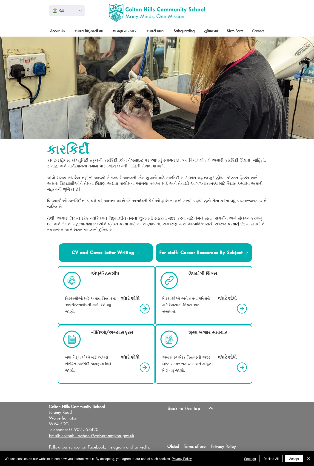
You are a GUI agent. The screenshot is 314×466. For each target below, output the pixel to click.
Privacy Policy (182, 458)
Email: (54, 435)
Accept (294, 458)
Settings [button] (250, 458)
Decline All (271, 458)
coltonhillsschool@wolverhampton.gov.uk (97, 435)
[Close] (308, 458)
